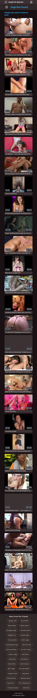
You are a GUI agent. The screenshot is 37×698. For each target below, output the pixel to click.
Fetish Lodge (25, 640)
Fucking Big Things (12, 645)
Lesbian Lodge (12, 654)
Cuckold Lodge (24, 635)
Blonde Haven (24, 625)
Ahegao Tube (13, 621)
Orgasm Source (12, 673)
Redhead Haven (25, 678)
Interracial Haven (11, 649)
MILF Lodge (11, 668)
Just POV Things (26, 649)
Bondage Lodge (11, 630)
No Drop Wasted (24, 668)
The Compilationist (24, 683)
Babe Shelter (12, 625)
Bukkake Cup (12, 635)
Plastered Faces (11, 678)
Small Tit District (15, 2)
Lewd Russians (24, 664)
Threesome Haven (12, 688)
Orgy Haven (25, 673)
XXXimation (26, 688)
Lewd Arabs (25, 654)
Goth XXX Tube (26, 645)
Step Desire (10, 683)
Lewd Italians (24, 659)
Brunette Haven (25, 630)
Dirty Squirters (12, 640)
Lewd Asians (12, 659)
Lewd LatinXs (12, 664)
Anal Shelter (24, 621)
